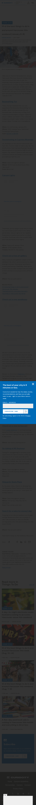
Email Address (9, 402)
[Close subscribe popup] (33, 384)
